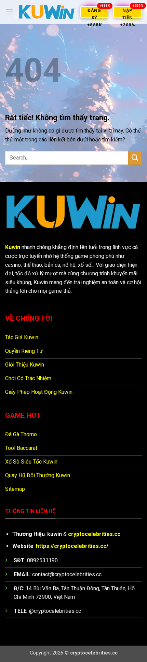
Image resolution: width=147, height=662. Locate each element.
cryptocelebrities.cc (94, 534)
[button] (9, 11)
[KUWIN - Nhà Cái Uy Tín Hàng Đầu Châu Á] (46, 12)
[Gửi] (135, 157)
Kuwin (12, 247)
